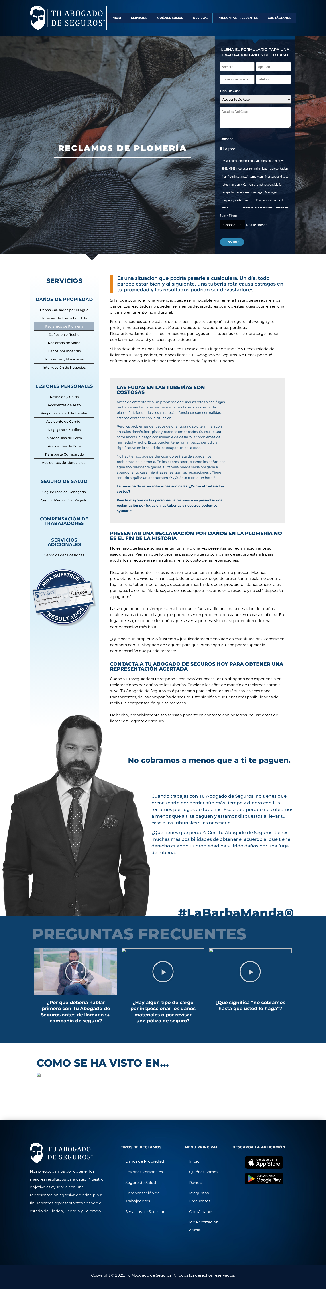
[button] (76, 972)
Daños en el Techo (64, 334)
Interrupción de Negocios (64, 367)
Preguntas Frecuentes (238, 18)
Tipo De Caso (230, 90)
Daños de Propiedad (144, 1161)
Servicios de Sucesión (145, 1211)
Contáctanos (279, 18)
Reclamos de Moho (64, 343)
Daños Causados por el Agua (64, 310)
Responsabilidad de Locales (64, 413)
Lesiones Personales (144, 1172)
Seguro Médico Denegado (64, 492)
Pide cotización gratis (203, 1226)
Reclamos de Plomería (64, 326)
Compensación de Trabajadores (64, 521)
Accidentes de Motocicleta (64, 462)
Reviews (200, 18)
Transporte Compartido (64, 454)
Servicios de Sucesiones (64, 555)
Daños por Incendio (64, 351)
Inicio (116, 18)
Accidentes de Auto (64, 405)
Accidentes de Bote (64, 446)
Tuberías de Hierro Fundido (64, 318)
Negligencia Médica (64, 430)
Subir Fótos (228, 215)
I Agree (229, 149)
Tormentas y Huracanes (64, 359)
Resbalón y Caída (64, 397)
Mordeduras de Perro (64, 438)
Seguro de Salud (140, 1182)
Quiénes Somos (170, 18)
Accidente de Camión (64, 421)
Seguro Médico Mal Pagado (64, 500)
